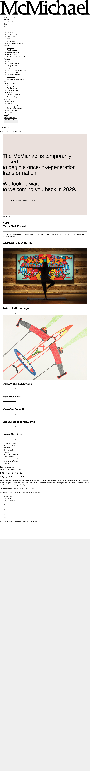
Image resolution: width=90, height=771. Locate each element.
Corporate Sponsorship (14, 108)
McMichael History (10, 443)
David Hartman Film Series (15, 79)
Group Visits (11, 41)
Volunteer (10, 112)
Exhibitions (10, 48)
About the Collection (13, 63)
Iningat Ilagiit (11, 77)
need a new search (9, 117)
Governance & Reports (11, 461)
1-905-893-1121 (6, 131)
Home (5, 216)
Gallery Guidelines (9, 500)
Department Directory (11, 454)
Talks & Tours (11, 83)
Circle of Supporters (13, 106)
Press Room (7, 448)
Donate (9, 103)
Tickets (6, 26)
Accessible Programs (13, 97)
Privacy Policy (8, 496)
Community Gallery (13, 90)
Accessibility (8, 498)
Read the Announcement (19, 200)
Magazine (7, 59)
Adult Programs (12, 86)
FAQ (8, 39)
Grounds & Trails (12, 34)
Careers (6, 463)
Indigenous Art (12, 68)
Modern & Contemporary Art (16, 70)
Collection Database (13, 75)
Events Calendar (9, 22)
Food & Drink (11, 37)
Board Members (9, 457)
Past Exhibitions (12, 50)
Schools (9, 92)
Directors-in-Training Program (13, 459)
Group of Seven (12, 66)
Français (6, 19)
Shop (5, 24)
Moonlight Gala (12, 110)
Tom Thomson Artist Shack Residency (19, 57)
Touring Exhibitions (13, 52)
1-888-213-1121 (17, 131)
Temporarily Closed (10, 17)
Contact (6, 452)
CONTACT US (4, 127)
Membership (11, 101)
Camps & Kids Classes (14, 95)
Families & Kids (12, 88)
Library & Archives (13, 72)
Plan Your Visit (11, 32)
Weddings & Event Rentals (15, 43)
